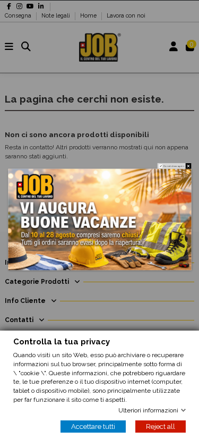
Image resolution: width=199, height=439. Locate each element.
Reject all (160, 426)
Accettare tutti (93, 426)
